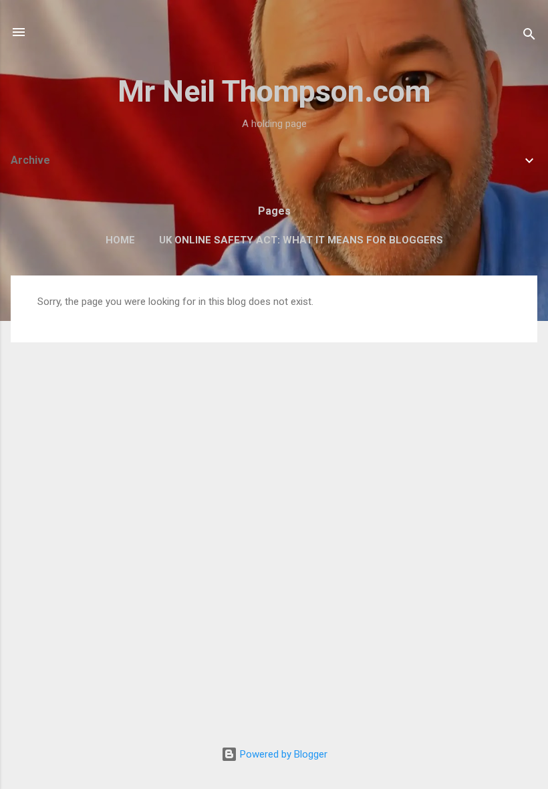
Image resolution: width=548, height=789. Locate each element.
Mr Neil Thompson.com (274, 91)
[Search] (529, 36)
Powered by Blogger (282, 754)
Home (120, 240)
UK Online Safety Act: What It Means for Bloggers (301, 240)
